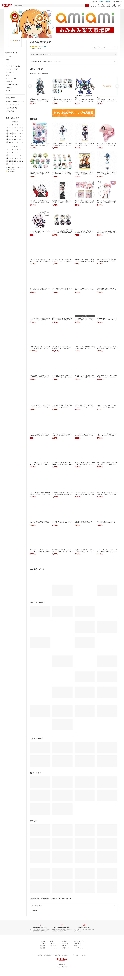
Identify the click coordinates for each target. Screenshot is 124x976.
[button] (117, 6)
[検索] (87, 10)
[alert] (73, 59)
